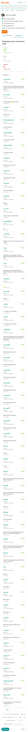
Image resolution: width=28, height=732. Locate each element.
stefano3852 (7, 133)
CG (3, 714)
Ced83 (5, 304)
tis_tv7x (6, 209)
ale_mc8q (6, 95)
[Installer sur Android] (19, 724)
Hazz (5, 248)
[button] (20, 2)
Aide (16, 717)
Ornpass (6, 643)
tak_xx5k (6, 291)
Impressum (23, 714)
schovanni (6, 79)
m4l (4, 567)
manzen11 (6, 158)
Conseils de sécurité (10, 720)
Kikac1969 (6, 695)
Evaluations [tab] (19, 35)
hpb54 (5, 446)
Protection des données (8, 717)
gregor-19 (6, 656)
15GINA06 (6, 329)
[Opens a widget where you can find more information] (5, 729)
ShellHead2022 (8, 681)
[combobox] (14, 7)
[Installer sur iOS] (8, 724)
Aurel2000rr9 (7, 221)
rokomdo (6, 183)
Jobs (24, 717)
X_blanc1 (6, 107)
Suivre (4, 31)
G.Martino (6, 279)
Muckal (5, 459)
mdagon (6, 618)
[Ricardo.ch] (5, 2)
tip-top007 (6, 345)
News (20, 717)
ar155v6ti (6, 234)
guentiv (5, 580)
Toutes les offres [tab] (7, 35)
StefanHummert (8, 120)
